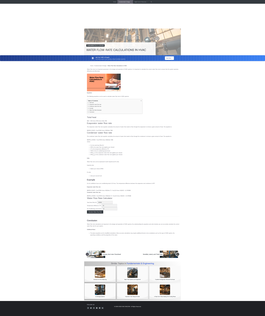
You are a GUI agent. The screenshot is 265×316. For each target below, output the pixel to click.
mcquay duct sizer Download (111, 254)
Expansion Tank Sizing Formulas (132, 296)
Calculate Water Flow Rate (95, 212)
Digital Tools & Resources (140, 2)
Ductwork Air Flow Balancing (100, 279)
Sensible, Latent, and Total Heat (153, 254)
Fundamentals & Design (124, 2)
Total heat (91, 102)
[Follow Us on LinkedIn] (102, 308)
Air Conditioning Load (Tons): (94, 208)
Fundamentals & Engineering (140, 263)
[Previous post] (87, 254)
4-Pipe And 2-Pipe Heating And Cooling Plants (165, 296)
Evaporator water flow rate (95, 104)
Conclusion (91, 112)
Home (114, 2)
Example (91, 108)
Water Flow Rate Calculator (95, 110)
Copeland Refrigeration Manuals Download (165, 279)
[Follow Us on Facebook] (88, 308)
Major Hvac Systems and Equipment (132, 279)
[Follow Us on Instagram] (94, 308)
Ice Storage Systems (100, 296)
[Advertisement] (132, 16)
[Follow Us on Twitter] (91, 308)
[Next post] (178, 254)
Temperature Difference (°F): (94, 205)
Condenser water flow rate (95, 106)
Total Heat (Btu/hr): (92, 202)
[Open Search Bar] (151, 2)
